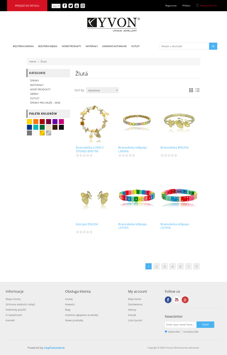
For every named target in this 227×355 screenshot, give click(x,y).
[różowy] (61, 121)
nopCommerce (54, 348)
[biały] (35, 132)
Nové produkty (40, 89)
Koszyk (132, 315)
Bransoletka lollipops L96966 (132, 149)
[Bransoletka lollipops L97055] (137, 198)
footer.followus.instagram (185, 299)
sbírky (34, 93)
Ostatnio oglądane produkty (81, 315)
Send (205, 324)
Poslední (196, 266)
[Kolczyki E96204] (94, 198)
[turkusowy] (35, 127)
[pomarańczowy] (35, 121)
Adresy (132, 309)
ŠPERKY (34, 80)
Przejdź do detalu (27, 5)
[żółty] (29, 121)
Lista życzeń (135, 320)
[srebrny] (48, 132)
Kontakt (10, 320)
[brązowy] (54, 127)
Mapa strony (13, 299)
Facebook (168, 299)
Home (32, 61)
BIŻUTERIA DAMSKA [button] (23, 46)
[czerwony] (42, 121)
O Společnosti (14, 315)
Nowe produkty (74, 320)
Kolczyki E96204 (87, 224)
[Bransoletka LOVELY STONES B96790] (94, 121)
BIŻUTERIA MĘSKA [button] (47, 46)
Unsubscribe (190, 331)
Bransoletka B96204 (174, 147)
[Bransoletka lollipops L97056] (179, 198)
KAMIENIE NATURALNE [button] (114, 46)
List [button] (197, 90)
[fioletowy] (54, 121)
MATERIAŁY (36, 85)
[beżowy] (48, 127)
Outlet (34, 98)
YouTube (176, 299)
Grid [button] (191, 90)
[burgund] (48, 121)
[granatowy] (29, 127)
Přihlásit (186, 5)
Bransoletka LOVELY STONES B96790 (90, 149)
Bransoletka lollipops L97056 (174, 226)
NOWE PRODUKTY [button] (71, 46)
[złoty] (42, 132)
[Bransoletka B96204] (179, 121)
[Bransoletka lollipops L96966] (137, 121)
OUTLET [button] (135, 46)
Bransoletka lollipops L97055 (132, 226)
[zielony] (42, 127)
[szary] (29, 132)
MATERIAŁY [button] (92, 46)
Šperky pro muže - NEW (45, 102)
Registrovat (171, 5)
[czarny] (61, 127)
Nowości (70, 304)
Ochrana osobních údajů (20, 304)
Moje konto (134, 299)
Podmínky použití (16, 309)
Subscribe (174, 331)
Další (188, 266)
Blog (67, 309)
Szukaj (69, 299)
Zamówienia (135, 304)
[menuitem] (23, 46)
